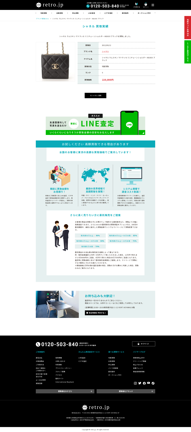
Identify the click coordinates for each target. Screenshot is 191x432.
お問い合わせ (60, 361)
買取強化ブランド (126, 391)
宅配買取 (43, 13)
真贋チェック (138, 368)
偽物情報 (58, 358)
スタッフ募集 (60, 371)
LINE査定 (91, 13)
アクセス (58, 375)
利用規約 (58, 364)
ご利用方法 (40, 364)
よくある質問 (41, 380)
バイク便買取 (113, 368)
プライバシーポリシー (63, 368)
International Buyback (64, 382)
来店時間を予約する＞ (97, 313)
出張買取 (59, 13)
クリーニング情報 (139, 361)
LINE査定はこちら (187, 52)
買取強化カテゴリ (65, 391)
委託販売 (125, 13)
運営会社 (39, 358)
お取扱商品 (40, 361)
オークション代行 (144, 13)
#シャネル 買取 (95, 95)
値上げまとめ (138, 364)
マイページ (145, 344)
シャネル (105, 51)
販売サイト (59, 378)
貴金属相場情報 (138, 371)
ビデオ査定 (108, 13)
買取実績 (39, 383)
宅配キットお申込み (187, 27)
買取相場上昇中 (138, 358)
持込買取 (75, 13)
